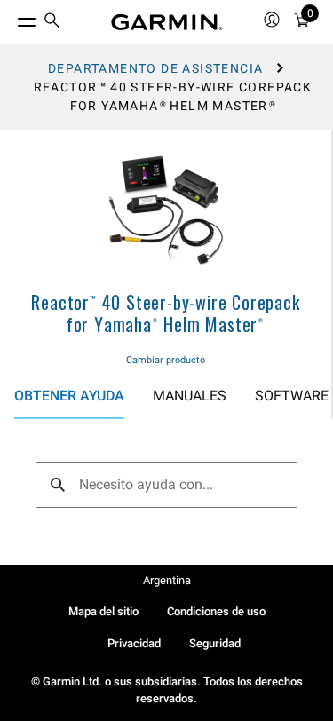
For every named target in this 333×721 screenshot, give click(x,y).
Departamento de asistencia (155, 68)
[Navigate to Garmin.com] (167, 22)
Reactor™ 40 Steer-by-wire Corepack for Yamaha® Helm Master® (165, 313)
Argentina (167, 580)
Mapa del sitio (103, 611)
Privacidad (134, 643)
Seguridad (215, 643)
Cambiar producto (165, 360)
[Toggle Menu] (10, 18)
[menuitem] (52, 22)
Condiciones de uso (216, 611)
